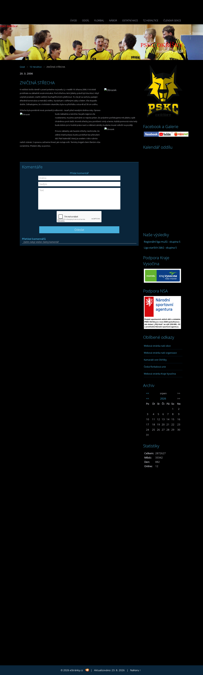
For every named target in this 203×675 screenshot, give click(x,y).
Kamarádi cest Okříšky (155, 359)
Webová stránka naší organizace (160, 352)
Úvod (73, 20)
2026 (163, 398)
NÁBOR (113, 20)
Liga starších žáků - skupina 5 (160, 247)
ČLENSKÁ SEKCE (172, 20)
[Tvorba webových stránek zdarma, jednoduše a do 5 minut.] (87, 669)
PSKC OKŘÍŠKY (8, 26)
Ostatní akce (130, 20)
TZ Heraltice (150, 20)
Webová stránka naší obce (157, 345)
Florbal (99, 20)
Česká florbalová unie (155, 366)
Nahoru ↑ (135, 670)
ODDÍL (85, 20)
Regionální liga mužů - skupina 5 (162, 241)
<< (147, 393)
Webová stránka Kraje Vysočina (160, 373)
